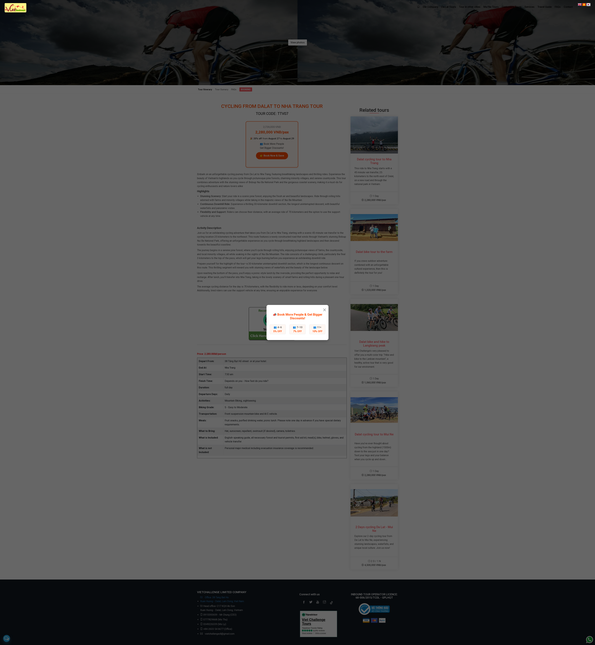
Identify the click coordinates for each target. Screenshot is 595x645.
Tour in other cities (469, 6)
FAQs (558, 6)
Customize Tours (511, 6)
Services (529, 6)
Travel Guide (545, 6)
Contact (568, 6)
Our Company (430, 6)
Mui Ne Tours (491, 6)
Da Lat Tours (448, 6)
